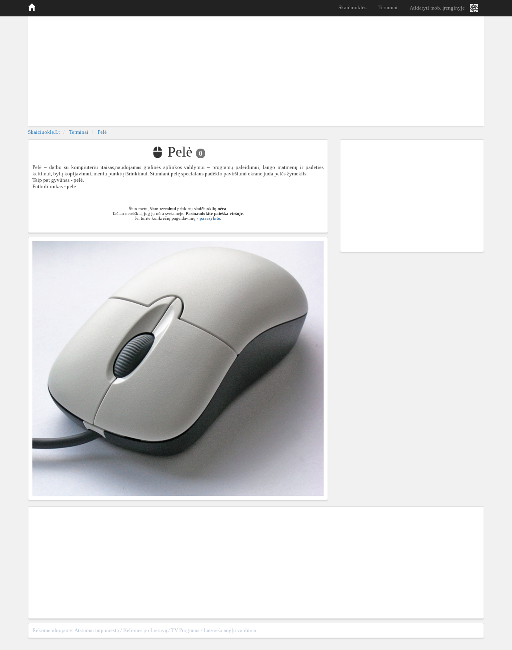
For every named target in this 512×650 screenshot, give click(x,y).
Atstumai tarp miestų (96, 630)
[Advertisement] (256, 70)
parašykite (210, 218)
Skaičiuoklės (352, 7)
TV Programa (185, 630)
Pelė (102, 132)
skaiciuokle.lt (44, 132)
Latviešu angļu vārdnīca (230, 630)
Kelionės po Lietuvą (145, 630)
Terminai (388, 7)
